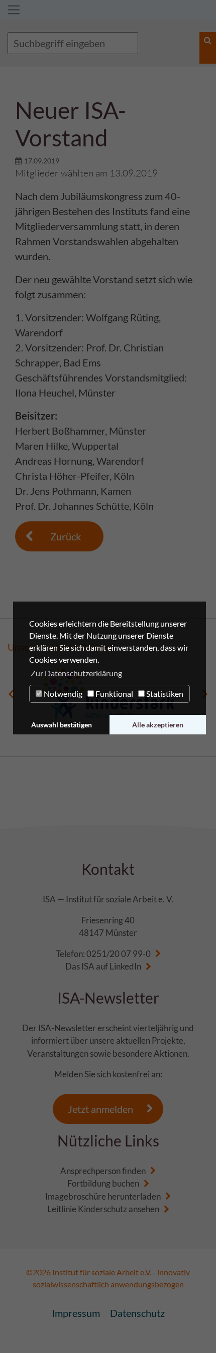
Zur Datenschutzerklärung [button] (76, 673)
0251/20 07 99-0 (118, 953)
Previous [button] (11, 694)
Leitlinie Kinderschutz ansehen (103, 1209)
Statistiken (164, 693)
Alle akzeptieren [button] (157, 724)
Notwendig (62, 693)
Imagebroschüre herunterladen (103, 1196)
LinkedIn (125, 966)
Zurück (65, 536)
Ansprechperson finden (103, 1171)
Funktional (113, 693)
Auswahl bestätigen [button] (61, 724)
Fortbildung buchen (103, 1183)
